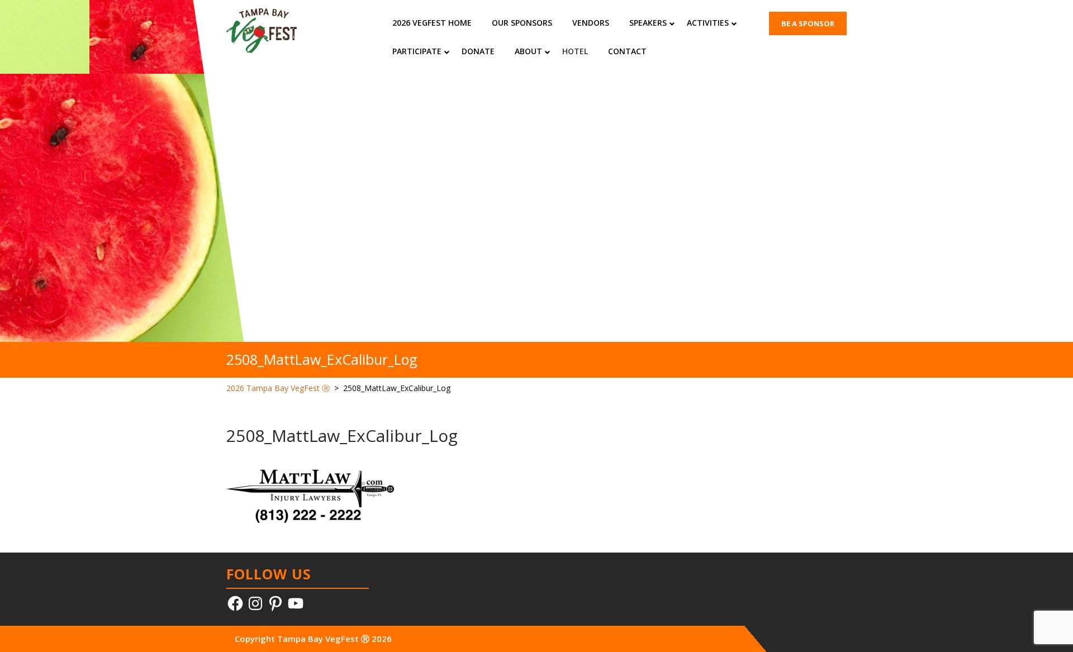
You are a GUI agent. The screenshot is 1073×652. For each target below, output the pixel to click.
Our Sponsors (522, 22)
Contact (627, 51)
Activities (708, 22)
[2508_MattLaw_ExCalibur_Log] (310, 495)
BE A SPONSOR (807, 23)
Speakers (648, 22)
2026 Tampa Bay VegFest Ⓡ (278, 388)
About (528, 51)
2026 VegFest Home (432, 22)
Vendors (590, 22)
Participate (416, 51)
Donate (478, 51)
